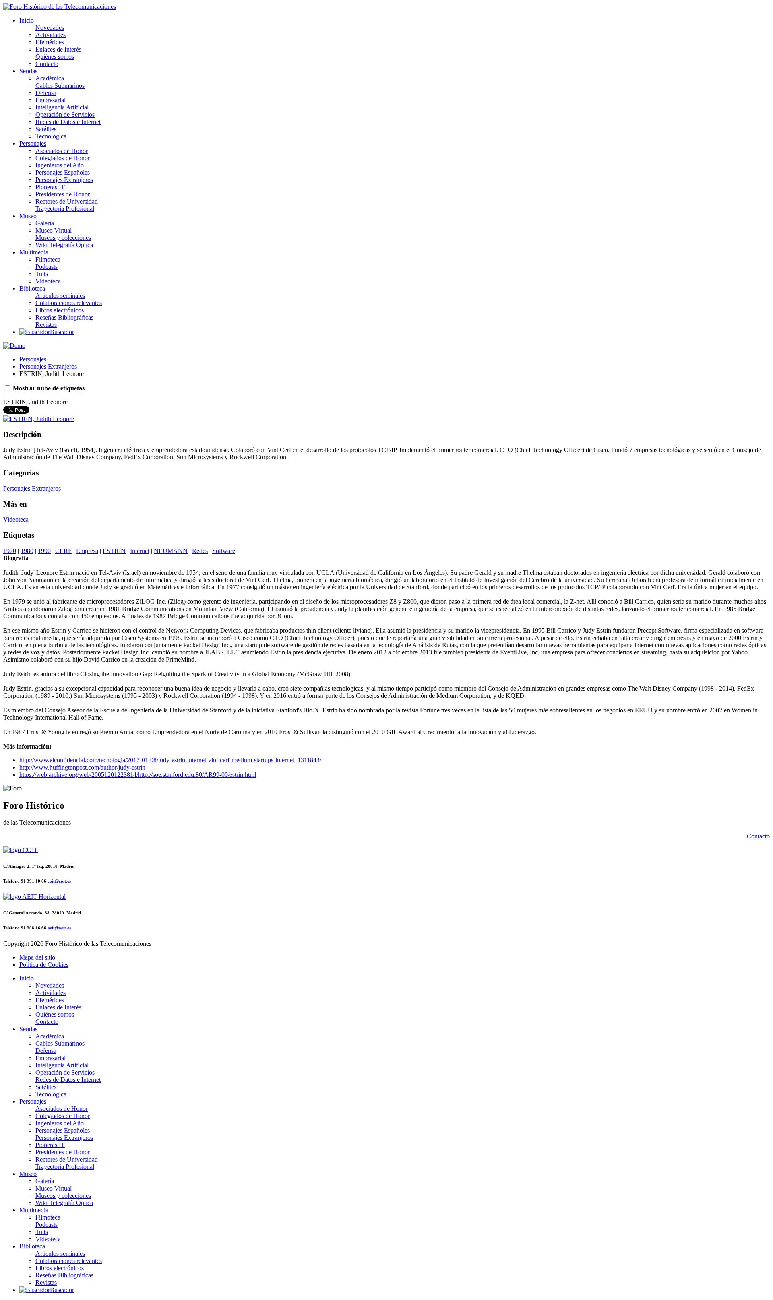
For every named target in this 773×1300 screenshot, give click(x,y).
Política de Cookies (43, 964)
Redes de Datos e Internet (68, 121)
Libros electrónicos (59, 310)
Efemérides (49, 42)
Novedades (49, 27)
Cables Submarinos (60, 85)
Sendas (28, 71)
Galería (44, 223)
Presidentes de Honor (62, 194)
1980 (27, 550)
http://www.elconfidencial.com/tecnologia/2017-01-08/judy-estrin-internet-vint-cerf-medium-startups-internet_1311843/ (170, 760)
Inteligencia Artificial (62, 107)
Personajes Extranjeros (64, 179)
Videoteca (48, 281)
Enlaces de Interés (58, 49)
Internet (139, 550)
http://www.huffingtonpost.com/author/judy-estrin (82, 767)
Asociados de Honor (61, 150)
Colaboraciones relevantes (68, 302)
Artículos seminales (60, 295)
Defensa (45, 92)
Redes (200, 550)
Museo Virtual (53, 230)
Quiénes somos (54, 56)
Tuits (41, 273)
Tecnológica (50, 136)
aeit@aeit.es (59, 927)
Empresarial (50, 100)
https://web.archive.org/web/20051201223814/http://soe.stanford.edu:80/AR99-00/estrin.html (137, 774)
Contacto (46, 63)
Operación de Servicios (65, 114)
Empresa (87, 550)
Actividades (50, 34)
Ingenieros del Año (59, 165)
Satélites (45, 129)
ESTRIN (114, 550)
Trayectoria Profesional (64, 208)
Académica (49, 78)
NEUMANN (171, 550)
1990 (44, 550)
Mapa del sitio (37, 957)
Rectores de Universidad (66, 201)
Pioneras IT (50, 187)
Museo (28, 216)
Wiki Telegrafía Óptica (64, 244)
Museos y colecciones (63, 237)
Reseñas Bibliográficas (64, 317)
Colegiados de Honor (62, 158)
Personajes (32, 143)
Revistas (46, 324)
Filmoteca (47, 259)
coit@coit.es (59, 881)
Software (223, 550)
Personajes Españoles (62, 172)
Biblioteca (32, 288)
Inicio (26, 20)
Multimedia (33, 252)
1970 (9, 550)
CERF (63, 550)
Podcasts (46, 266)
